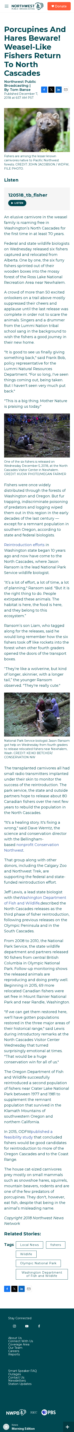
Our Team (15, 1348)
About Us (15, 1338)
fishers (55, 1245)
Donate (61, 6)
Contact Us (16, 1377)
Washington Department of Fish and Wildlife (42, 1274)
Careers (13, 1351)
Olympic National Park (38, 1263)
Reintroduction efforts (24, 545)
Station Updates (19, 1384)
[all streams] (68, 1427)
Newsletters (17, 1380)
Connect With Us (20, 1341)
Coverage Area (18, 1344)
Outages (14, 1374)
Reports (14, 1354)
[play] (6, 1427)
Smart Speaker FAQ (22, 1371)
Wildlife (26, 1254)
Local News (29, 1245)
